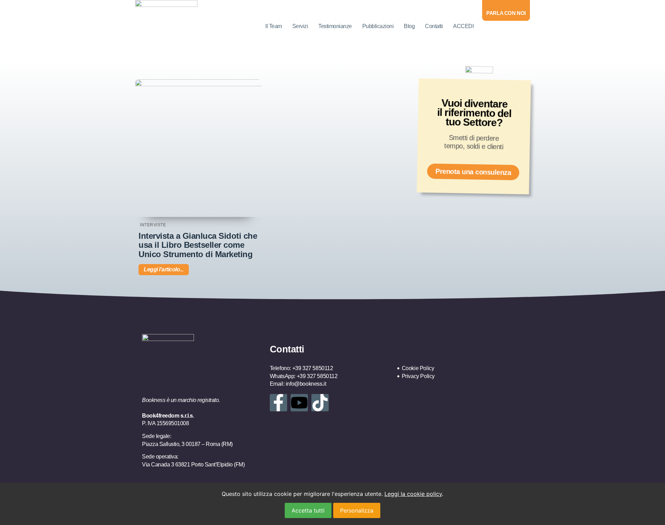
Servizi (300, 26)
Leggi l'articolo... (164, 269)
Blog (409, 26)
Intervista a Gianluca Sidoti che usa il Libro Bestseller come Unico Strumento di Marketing (198, 245)
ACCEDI (463, 26)
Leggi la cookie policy (413, 493)
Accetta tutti (308, 510)
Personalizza (356, 510)
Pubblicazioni (378, 26)
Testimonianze (335, 26)
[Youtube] (299, 402)
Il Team (273, 26)
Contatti (434, 26)
